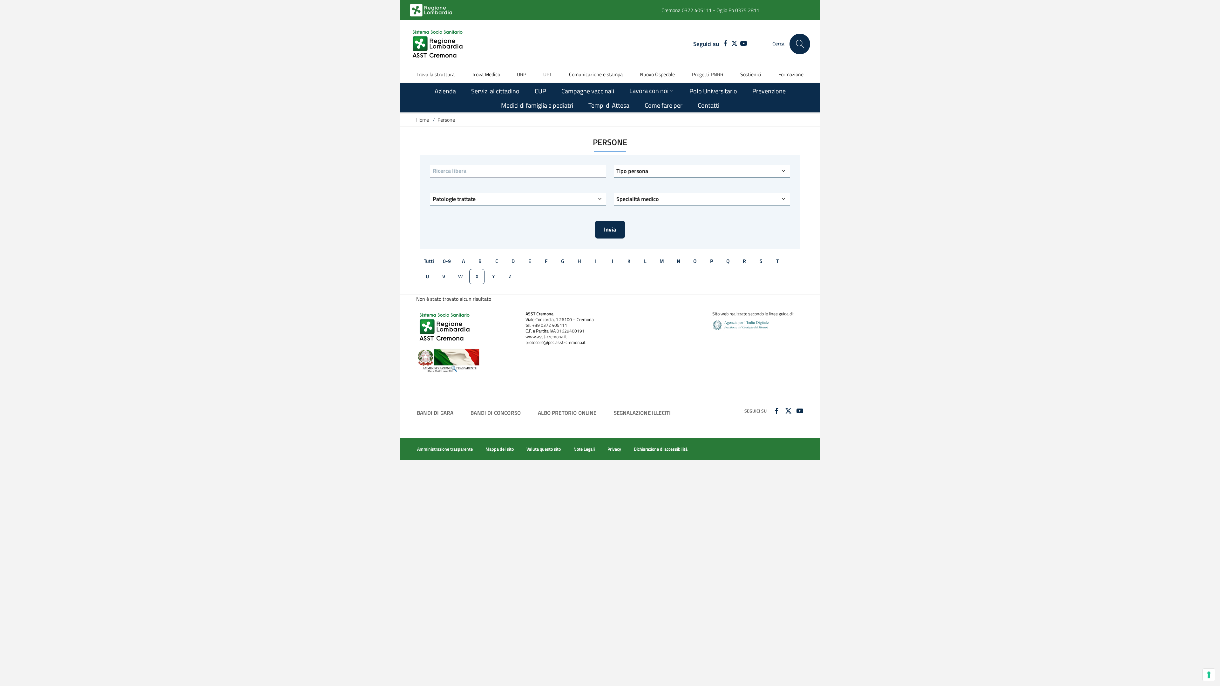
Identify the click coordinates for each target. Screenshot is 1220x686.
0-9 (447, 261)
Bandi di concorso (496, 412)
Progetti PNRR (707, 74)
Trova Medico (486, 74)
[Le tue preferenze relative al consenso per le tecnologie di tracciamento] (1209, 675)
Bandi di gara (435, 412)
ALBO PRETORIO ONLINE (567, 412)
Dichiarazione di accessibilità (661, 449)
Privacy (614, 449)
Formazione (790, 74)
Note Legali (584, 449)
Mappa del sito (499, 449)
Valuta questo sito (543, 449)
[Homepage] (438, 44)
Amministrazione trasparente (445, 449)
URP (521, 74)
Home (422, 120)
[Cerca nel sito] (800, 44)
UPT (547, 74)
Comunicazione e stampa (596, 74)
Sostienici (750, 74)
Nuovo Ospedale (657, 74)
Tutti (429, 261)
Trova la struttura (436, 74)
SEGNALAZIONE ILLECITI (642, 412)
